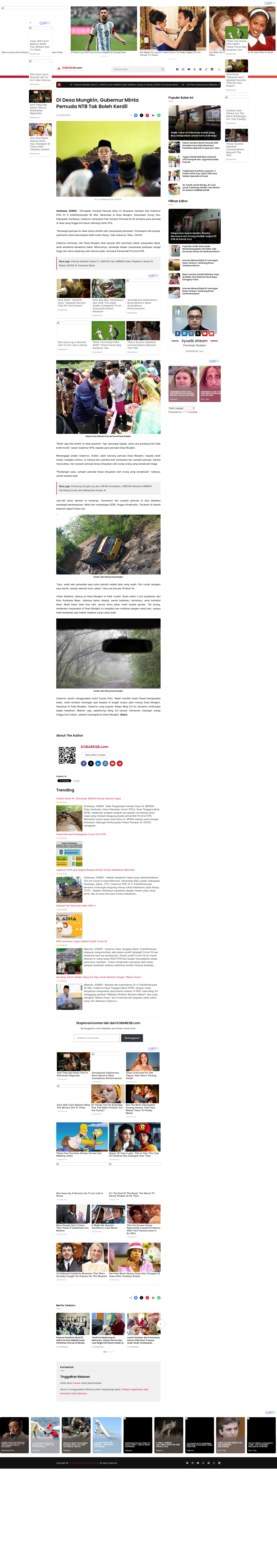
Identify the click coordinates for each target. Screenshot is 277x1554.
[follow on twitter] (194, 69)
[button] (219, 69)
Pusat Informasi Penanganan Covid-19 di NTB (81, 834)
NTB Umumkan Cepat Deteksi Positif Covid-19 (81, 941)
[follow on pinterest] (200, 69)
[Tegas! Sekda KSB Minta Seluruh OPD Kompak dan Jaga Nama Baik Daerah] (174, 165)
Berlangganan (132, 1038)
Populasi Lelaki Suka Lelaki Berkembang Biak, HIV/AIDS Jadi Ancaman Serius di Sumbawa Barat (201, 249)
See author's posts (95, 754)
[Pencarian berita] (162, 69)
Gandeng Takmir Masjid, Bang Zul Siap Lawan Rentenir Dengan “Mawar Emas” (99, 977)
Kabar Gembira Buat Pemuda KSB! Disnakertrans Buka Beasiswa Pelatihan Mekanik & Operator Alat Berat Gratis (200, 146)
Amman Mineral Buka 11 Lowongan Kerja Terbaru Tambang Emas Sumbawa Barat (200, 263)
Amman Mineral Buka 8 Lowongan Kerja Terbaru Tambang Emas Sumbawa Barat (200, 291)
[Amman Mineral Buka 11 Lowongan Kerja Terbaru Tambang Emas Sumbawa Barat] (174, 268)
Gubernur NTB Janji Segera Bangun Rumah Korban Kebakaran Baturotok (95, 869)
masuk (76, 1383)
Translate (193, 412)
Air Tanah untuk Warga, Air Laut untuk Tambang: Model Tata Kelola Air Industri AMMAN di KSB (201, 187)
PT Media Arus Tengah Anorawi (84, 1463)
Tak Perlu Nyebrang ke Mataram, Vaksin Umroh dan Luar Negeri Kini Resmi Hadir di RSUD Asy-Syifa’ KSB (107, 1341)
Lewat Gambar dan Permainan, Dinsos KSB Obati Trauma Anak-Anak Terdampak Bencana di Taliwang (167, 84)
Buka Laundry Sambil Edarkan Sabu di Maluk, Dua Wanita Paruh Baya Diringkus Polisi (200, 277)
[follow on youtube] (189, 69)
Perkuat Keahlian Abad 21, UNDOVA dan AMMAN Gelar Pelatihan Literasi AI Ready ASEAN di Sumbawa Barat (70, 1341)
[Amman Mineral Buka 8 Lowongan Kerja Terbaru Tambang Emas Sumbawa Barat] (174, 296)
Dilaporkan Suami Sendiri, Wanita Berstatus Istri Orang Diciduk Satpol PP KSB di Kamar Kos (194, 236)
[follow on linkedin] (212, 69)
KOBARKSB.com (94, 746)
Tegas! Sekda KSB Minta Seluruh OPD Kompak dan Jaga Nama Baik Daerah (200, 159)
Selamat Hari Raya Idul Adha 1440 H (76, 905)
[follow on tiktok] (206, 69)
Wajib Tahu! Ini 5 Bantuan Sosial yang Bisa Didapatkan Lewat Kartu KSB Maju (194, 134)
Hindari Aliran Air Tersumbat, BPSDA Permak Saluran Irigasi (88, 798)
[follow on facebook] (177, 69)
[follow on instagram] (183, 69)
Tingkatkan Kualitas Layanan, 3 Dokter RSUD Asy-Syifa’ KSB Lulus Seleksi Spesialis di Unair (199, 173)
